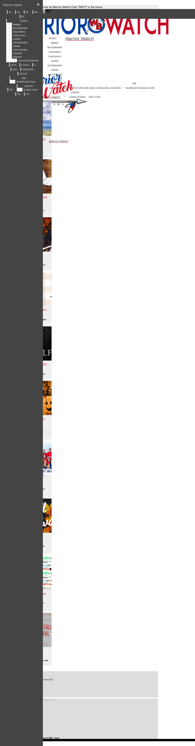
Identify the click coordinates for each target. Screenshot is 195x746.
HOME (20, 12)
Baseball (55, 43)
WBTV (91, 97)
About (37, 12)
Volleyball (17, 53)
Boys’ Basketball (54, 47)
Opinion (92, 88)
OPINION (28, 86)
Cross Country (19, 35)
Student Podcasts (32, 90)
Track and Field (20, 50)
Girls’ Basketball (20, 42)
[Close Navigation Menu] (38, 4)
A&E (134, 83)
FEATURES (116, 88)
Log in (56, 738)
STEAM (151, 88)
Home (11, 12)
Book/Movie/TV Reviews (136, 88)
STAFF (98, 97)
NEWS (28, 12)
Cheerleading (19, 32)
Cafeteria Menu (103, 88)
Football (17, 39)
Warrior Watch (12, 5)
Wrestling (17, 57)
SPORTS (52, 38)
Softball (16, 46)
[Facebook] (48, 688)
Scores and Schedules (28, 60)
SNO (50, 738)
